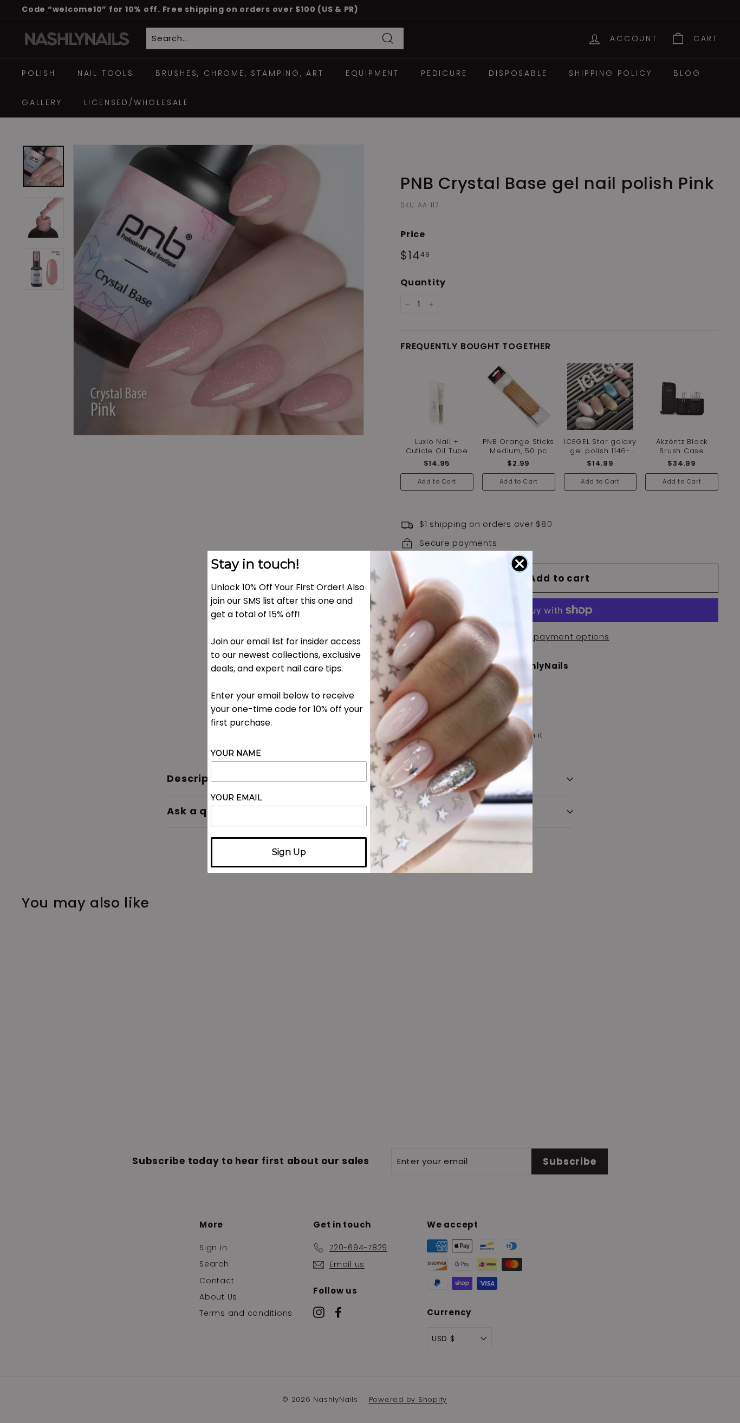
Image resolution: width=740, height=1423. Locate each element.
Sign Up (289, 852)
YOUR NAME (236, 753)
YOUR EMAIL (236, 797)
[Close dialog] (519, 563)
